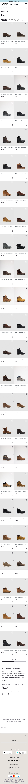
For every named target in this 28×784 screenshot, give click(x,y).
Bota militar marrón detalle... (8, 147)
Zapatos (5, 694)
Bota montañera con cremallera (8, 253)
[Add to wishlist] (12, 23)
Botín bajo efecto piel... (7, 359)
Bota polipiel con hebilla (7, 650)
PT (16, 767)
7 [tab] (20, 49)
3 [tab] (3, 23)
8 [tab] (21, 49)
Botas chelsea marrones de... (8, 438)
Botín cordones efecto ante (8, 41)
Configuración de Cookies (8, 781)
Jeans (5, 687)
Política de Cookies (18, 780)
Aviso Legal (11, 782)
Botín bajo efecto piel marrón (8, 332)
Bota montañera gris (6, 120)
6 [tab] (5, 23)
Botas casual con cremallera (8, 412)
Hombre (15, 4)
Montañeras (12, 19)
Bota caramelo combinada (7, 226)
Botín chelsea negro (20, 518)
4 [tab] (4, 23)
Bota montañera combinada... (8, 200)
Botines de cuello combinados (8, 94)
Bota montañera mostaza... (21, 306)
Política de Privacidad (9, 780)
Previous (2, 30)
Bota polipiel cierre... (20, 624)
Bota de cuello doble (20, 279)
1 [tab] (15, 23)
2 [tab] (2, 23)
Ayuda (14, 740)
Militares (20, 19)
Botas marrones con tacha (21, 412)
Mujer (11, 4)
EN (19, 767)
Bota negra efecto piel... (21, 120)
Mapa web (17, 782)
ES (13, 767)
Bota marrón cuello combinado (8, 544)
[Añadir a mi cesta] (12, 45)
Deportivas (17, 694)
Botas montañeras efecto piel (8, 491)
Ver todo (4, 19)
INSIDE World (14, 745)
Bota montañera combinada (7, 173)
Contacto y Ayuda (14, 736)
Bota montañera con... (6, 306)
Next (12, 30)
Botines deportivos (5, 67)
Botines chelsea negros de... (8, 518)
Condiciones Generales (19, 781)
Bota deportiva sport (6, 571)
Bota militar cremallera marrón (8, 385)
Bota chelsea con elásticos (7, 279)
